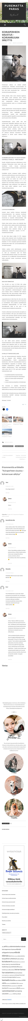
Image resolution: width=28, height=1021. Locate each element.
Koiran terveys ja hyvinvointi (8, 902)
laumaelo (6, 980)
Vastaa (7, 492)
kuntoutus (4, 977)
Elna (8, 946)
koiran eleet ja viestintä (9, 964)
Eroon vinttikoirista (17, 422)
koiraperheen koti (8, 446)
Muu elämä (4, 917)
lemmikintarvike (10, 520)
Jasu (7, 482)
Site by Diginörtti (23, 1016)
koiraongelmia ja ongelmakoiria (8, 975)
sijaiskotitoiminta (14, 985)
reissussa (5, 986)
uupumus (22, 988)
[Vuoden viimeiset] (7, 431)
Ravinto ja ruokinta (18, 42)
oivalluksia (13, 983)
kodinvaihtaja (20, 958)
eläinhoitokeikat (15, 946)
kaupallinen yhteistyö (9, 959)
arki (5, 946)
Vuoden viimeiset (5, 435)
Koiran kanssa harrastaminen (8, 894)
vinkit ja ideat (19, 446)
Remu (9, 985)
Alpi (3, 946)
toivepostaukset (12, 988)
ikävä (9, 956)
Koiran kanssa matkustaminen (9, 898)
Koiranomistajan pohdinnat (8, 909)
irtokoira (16, 956)
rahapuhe (21, 983)
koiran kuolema (18, 972)
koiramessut (15, 961)
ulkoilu (18, 988)
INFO (14, 712)
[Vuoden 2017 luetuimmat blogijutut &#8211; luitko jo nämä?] (7, 419)
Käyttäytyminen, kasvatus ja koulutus (10, 913)
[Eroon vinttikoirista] (18, 419)
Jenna (9, 42)
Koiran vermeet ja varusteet (8, 905)
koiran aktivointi (22, 961)
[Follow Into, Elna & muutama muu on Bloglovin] (7, 999)
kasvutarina (21, 956)
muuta (12, 980)
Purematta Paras (14, 7)
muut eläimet (18, 980)
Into (13, 956)
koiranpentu (22, 180)
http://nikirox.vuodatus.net (19, 1003)
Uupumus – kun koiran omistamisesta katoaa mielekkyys (21, 457)
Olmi (17, 983)
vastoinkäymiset (8, 991)
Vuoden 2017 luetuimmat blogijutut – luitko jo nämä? (7, 424)
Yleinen (3, 924)
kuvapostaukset (12, 977)
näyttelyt (8, 983)
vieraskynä (10, 993)
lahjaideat (19, 977)
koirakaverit (7, 961)
